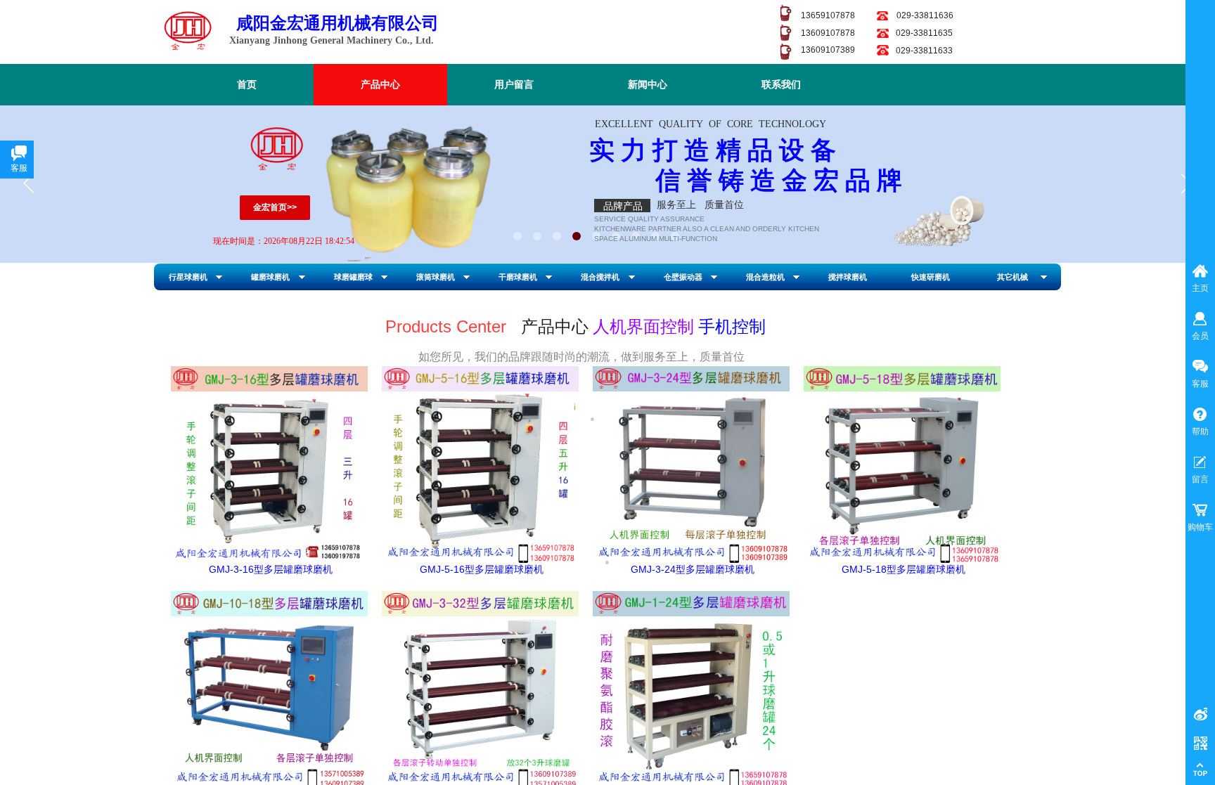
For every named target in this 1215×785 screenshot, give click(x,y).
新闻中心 (647, 84)
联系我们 (781, 84)
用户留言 (514, 84)
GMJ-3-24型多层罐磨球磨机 (692, 569)
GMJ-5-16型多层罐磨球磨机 (482, 569)
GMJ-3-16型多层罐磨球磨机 (271, 569)
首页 (247, 84)
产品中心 (380, 84)
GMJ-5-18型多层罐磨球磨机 (903, 569)
